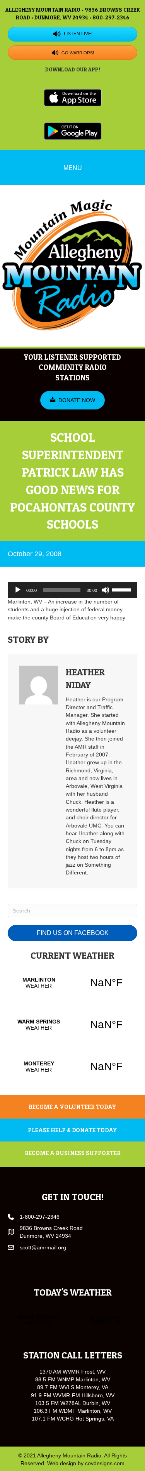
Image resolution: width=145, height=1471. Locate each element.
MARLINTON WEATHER (72, 983)
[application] (72, 590)
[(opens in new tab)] (73, 97)
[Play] (18, 590)
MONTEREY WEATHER (72, 1067)
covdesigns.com (105, 1463)
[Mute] (105, 590)
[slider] (122, 589)
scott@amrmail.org (43, 1247)
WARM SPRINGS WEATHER (72, 1025)
